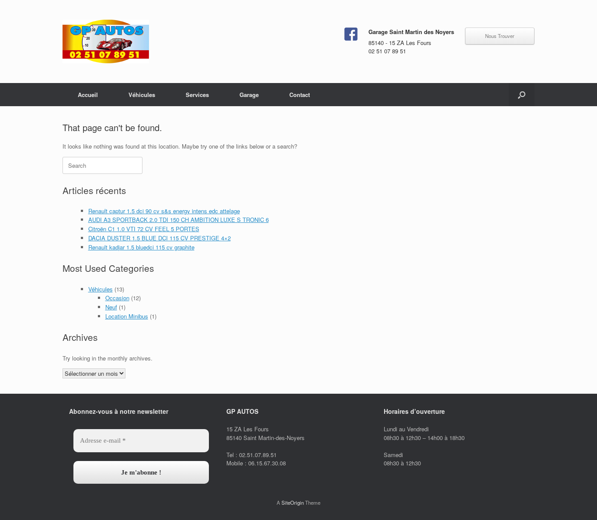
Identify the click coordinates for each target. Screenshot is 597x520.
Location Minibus (126, 316)
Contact (299, 94)
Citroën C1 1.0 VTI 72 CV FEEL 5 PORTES (143, 229)
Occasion (117, 298)
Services (197, 94)
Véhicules (141, 94)
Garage (249, 94)
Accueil (88, 94)
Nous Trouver (499, 35)
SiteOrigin (292, 502)
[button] (522, 94)
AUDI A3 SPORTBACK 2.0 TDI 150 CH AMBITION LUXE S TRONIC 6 (178, 219)
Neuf (111, 307)
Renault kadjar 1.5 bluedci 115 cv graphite (141, 247)
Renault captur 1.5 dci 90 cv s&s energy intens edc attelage (164, 211)
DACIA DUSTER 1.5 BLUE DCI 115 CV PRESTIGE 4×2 (159, 238)
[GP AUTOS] (105, 41)
